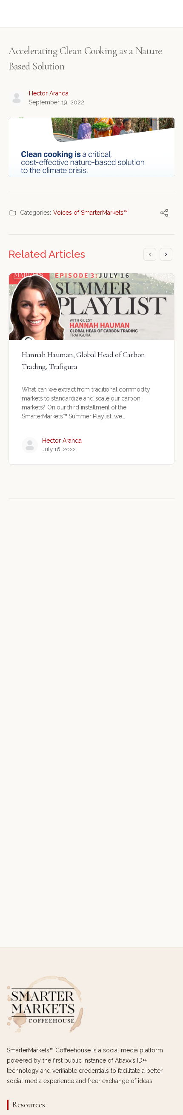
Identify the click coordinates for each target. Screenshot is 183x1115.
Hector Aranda (49, 93)
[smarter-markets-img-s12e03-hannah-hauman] (91, 306)
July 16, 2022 (59, 449)
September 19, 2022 (56, 102)
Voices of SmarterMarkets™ (90, 212)
